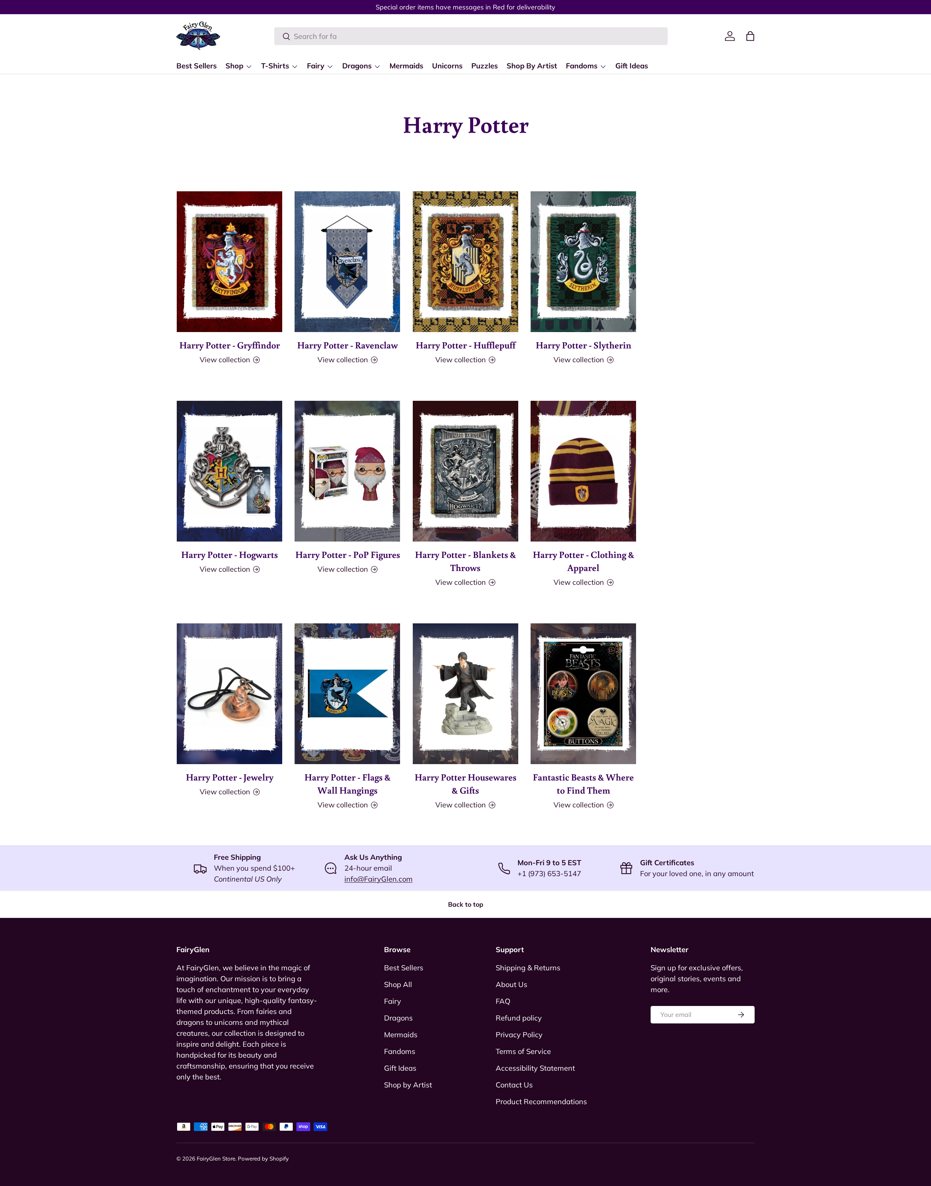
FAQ (503, 1001)
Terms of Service (523, 1051)
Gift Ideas (631, 65)
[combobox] (471, 36)
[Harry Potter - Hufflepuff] (465, 261)
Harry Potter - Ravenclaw (347, 345)
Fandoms (582, 65)
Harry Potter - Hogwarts (229, 554)
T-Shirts (275, 65)
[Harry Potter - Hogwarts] (229, 471)
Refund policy (519, 1017)
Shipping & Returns (528, 967)
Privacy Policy (519, 1034)
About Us (511, 984)
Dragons (357, 65)
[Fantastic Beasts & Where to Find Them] (583, 693)
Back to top (465, 904)
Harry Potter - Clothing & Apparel (583, 561)
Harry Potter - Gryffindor (229, 345)
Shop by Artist (408, 1084)
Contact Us (514, 1084)
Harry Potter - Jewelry (229, 777)
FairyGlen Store (216, 1158)
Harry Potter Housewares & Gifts (465, 783)
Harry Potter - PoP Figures (347, 554)
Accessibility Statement (535, 1068)
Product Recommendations (541, 1101)
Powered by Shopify (263, 1158)
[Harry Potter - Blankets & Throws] (465, 471)
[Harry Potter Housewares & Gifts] (465, 693)
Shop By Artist (532, 65)
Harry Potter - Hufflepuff (465, 345)
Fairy (315, 65)
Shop (234, 65)
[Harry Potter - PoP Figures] (347, 471)
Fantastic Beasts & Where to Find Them (583, 783)
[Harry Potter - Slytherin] (583, 261)
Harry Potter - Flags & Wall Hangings (347, 783)
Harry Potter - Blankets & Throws (465, 561)
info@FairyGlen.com (378, 878)
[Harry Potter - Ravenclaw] (347, 261)
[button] (750, 36)
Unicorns (447, 65)
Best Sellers (196, 65)
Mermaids (406, 65)
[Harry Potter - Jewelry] (229, 693)
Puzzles (484, 65)
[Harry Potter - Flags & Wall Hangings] (347, 693)
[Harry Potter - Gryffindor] (229, 261)
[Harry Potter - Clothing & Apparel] (583, 471)
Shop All (398, 984)
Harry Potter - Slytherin (583, 345)
